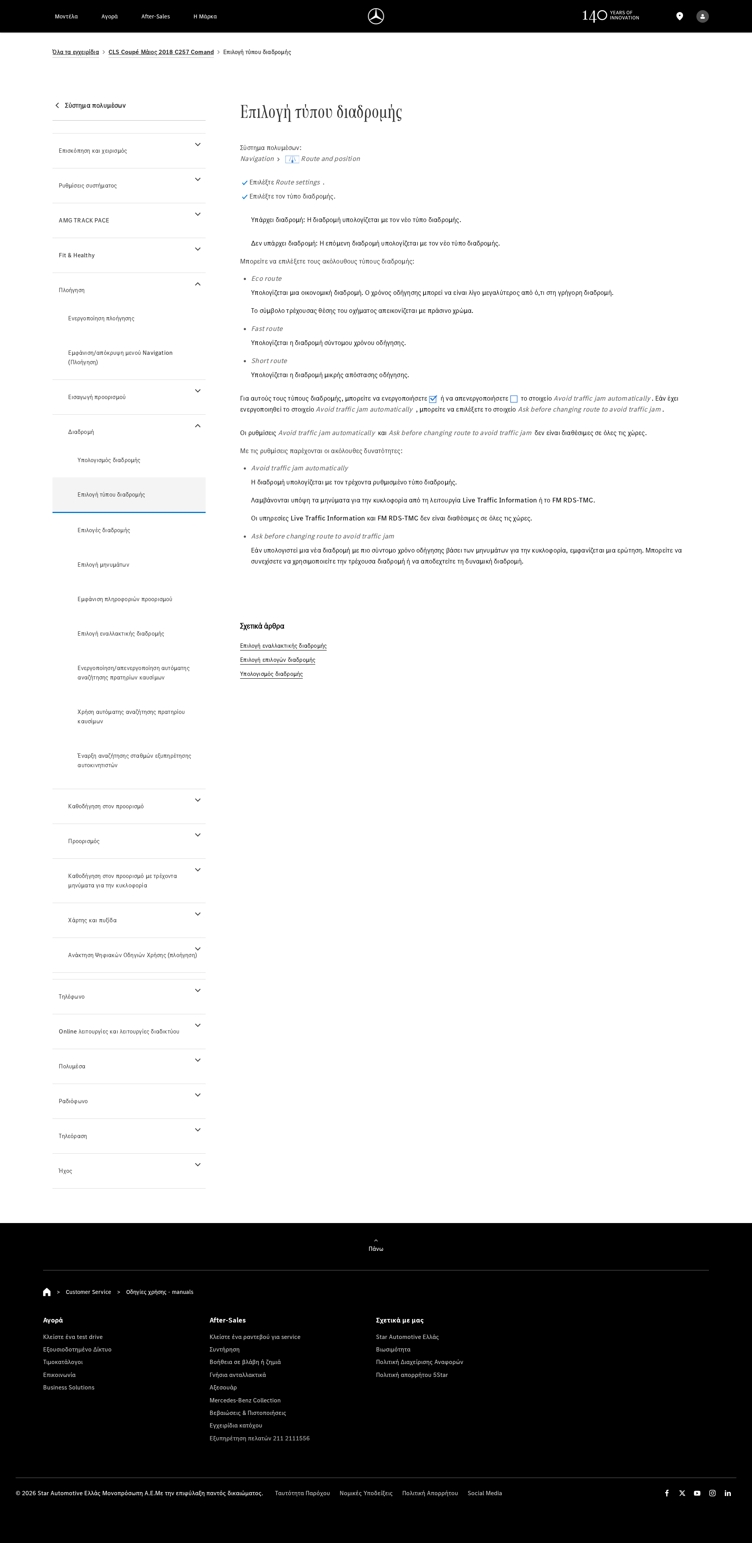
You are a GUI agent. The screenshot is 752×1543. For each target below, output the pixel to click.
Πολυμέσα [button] (72, 1066)
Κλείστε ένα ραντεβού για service (255, 1337)
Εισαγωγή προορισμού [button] (97, 397)
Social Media (485, 1493)
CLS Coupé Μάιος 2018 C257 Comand (161, 52)
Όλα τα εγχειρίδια (75, 52)
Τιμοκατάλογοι (63, 1362)
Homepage (47, 1292)
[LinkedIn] (727, 1493)
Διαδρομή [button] (81, 432)
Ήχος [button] (65, 1171)
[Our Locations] (680, 16)
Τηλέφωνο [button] (72, 996)
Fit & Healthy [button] (77, 255)
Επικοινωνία (59, 1375)
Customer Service (88, 1291)
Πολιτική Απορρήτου (430, 1493)
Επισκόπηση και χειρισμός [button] (93, 150)
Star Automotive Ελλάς (407, 1337)
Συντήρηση (225, 1349)
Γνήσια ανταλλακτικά (238, 1375)
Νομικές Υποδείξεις (366, 1493)
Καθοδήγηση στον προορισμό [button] (106, 806)
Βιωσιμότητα (393, 1349)
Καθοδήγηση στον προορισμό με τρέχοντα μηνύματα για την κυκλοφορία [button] (122, 880)
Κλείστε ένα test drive (73, 1337)
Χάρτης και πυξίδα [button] (92, 920)
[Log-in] (702, 16)
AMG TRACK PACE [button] (84, 220)
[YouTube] (697, 1493)
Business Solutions (68, 1387)
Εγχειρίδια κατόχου (236, 1425)
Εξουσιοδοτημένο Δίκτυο (77, 1349)
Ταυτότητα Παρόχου (302, 1493)
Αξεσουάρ (223, 1387)
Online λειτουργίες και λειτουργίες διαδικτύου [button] (119, 1031)
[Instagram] (712, 1493)
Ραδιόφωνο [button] (73, 1101)
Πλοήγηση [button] (72, 290)
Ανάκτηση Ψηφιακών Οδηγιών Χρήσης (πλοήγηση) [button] (132, 955)
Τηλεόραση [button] (73, 1136)
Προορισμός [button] (83, 841)
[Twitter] (682, 1493)
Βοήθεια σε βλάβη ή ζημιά (245, 1362)
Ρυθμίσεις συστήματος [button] (88, 185)
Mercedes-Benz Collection (245, 1400)
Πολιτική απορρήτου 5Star (412, 1375)
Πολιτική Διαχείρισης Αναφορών (419, 1362)
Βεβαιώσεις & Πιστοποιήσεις (248, 1413)
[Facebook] (667, 1493)
